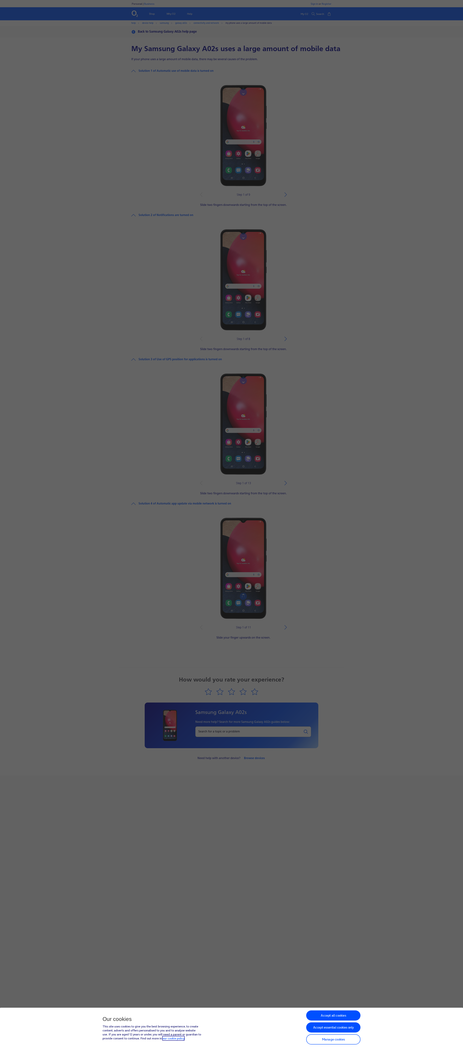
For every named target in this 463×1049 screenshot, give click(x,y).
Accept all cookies (333, 1015)
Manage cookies (333, 1039)
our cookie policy (173, 1038)
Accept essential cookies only (333, 1027)
